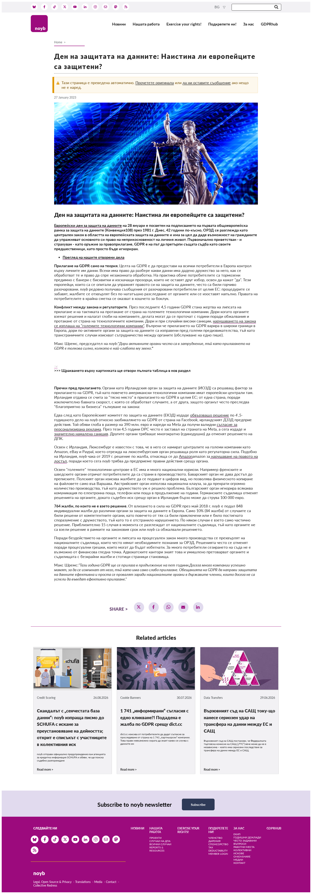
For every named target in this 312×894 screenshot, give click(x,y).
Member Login (218, 853)
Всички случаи (160, 844)
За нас (248, 24)
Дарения (214, 841)
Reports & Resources (156, 849)
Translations (83, 882)
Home (58, 42)
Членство (215, 837)
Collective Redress (45, 885)
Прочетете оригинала (154, 82)
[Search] (276, 7)
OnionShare (241, 856)
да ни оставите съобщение (207, 82)
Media (98, 882)
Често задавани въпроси (245, 842)
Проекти (155, 837)
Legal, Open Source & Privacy (52, 882)
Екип (236, 834)
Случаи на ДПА (159, 841)
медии (238, 859)
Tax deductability (218, 849)
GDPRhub (269, 24)
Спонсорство (218, 844)
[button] (139, 607)
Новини (119, 24)
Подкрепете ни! (222, 24)
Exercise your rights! (183, 24)
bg (217, 7)
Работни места (243, 847)
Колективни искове (242, 852)
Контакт (239, 862)
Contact (111, 882)
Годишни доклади (247, 837)
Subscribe (198, 804)
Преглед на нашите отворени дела (93, 257)
